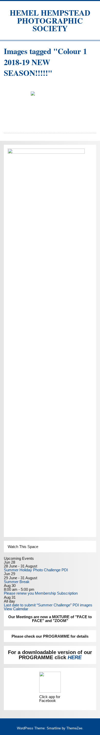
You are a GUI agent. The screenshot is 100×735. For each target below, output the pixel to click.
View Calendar (16, 609)
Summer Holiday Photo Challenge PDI (36, 570)
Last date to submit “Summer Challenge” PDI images (48, 605)
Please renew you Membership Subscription (41, 593)
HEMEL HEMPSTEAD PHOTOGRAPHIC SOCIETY (50, 20)
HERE (75, 657)
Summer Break (16, 581)
